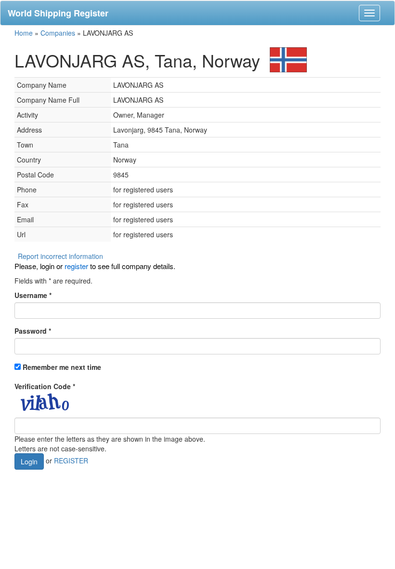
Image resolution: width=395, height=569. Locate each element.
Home (23, 33)
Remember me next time (62, 367)
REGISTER (71, 460)
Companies (57, 33)
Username (33, 295)
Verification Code (44, 386)
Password (32, 331)
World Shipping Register (58, 13)
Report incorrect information (60, 256)
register (76, 266)
